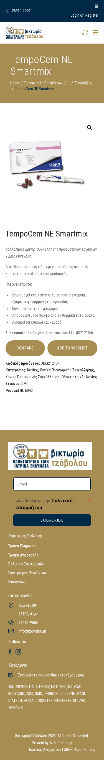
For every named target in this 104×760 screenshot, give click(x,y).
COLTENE (68, 693)
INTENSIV (42, 686)
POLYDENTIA (24, 686)
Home (15, 83)
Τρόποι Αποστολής (23, 555)
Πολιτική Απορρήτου (44, 749)
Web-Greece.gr (60, 743)
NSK (30, 693)
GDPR (68, 749)
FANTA (29, 700)
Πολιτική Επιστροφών (26, 564)
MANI (81, 693)
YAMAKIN (15, 707)
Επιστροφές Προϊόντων (27, 573)
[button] (95, 32)
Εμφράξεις (83, 83)
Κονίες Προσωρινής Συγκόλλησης (67, 370)
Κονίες (32, 370)
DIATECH (15, 700)
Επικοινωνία (17, 582)
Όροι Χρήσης (85, 749)
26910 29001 (29, 623)
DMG (25, 383)
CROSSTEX (44, 700)
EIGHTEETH (63, 700)
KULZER (79, 700)
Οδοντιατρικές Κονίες (79, 377)
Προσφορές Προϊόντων (43, 83)
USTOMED (58, 686)
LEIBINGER (52, 693)
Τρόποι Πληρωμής (22, 546)
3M (10, 686)
